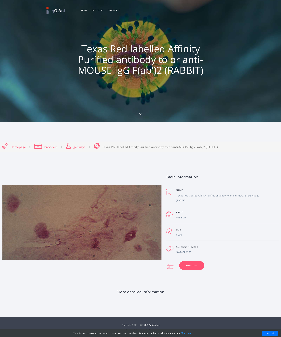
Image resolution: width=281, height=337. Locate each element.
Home (84, 10)
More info (186, 333)
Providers (98, 10)
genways (79, 147)
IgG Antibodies (152, 325)
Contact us (114, 10)
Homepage (18, 147)
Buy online (192, 265)
